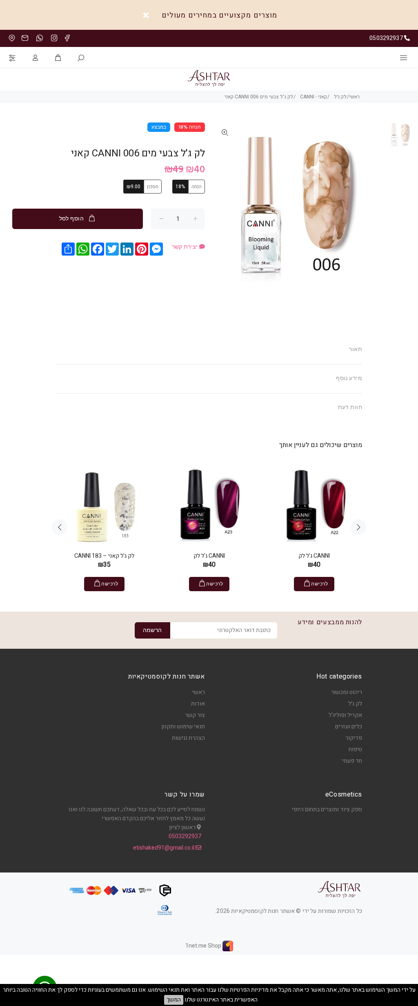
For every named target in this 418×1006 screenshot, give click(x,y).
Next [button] (358, 527)
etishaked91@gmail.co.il (164, 848)
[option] (400, 138)
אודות (198, 703)
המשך (174, 999)
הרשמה (152, 630)
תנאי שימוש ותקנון (183, 726)
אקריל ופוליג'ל (345, 715)
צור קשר (195, 715)
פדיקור (353, 738)
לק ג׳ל (355, 703)
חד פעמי (352, 761)
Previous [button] (59, 527)
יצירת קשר (185, 247)
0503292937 (185, 836)
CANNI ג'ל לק (209, 556)
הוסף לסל (71, 219)
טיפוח (355, 749)
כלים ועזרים (348, 726)
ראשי (198, 692)
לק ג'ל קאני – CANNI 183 (104, 556)
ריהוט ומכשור (346, 692)
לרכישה (109, 584)
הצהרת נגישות (188, 738)
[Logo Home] (339, 889)
